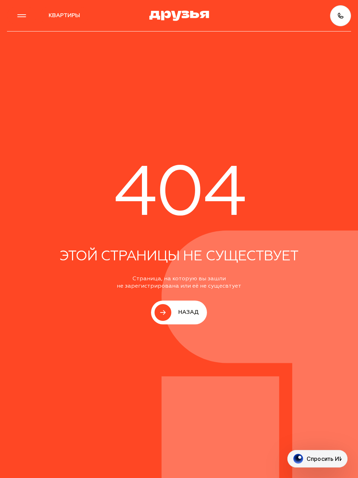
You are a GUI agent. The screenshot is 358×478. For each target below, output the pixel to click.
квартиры (64, 16)
